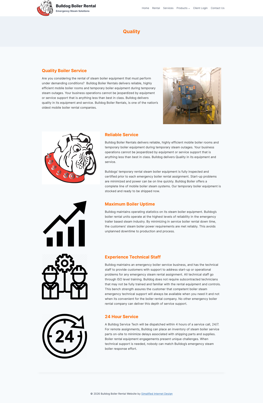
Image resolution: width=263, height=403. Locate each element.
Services (168, 8)
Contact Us (217, 8)
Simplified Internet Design (157, 393)
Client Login (200, 8)
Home (145, 8)
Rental (156, 8)
